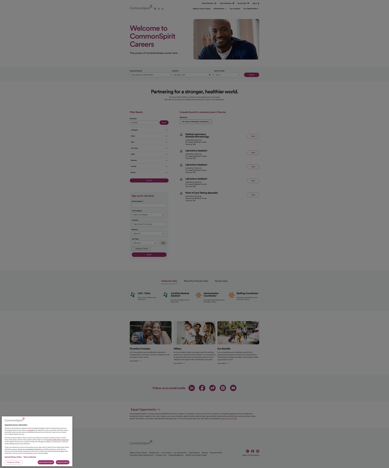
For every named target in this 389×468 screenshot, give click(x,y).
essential (31, 430)
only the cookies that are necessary (58, 439)
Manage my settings (13, 462)
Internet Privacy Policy (13, 457)
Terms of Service (29, 457)
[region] (37, 441)
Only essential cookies (46, 462)
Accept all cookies (62, 462)
